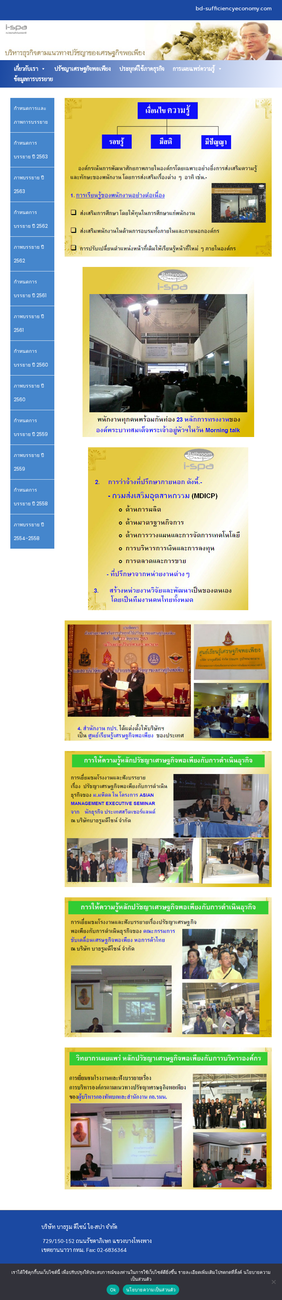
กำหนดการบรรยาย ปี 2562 (31, 219)
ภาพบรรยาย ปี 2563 (29, 184)
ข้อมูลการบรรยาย (33, 78)
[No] (273, 1281)
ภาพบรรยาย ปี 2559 (29, 462)
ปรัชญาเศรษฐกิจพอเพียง (82, 68)
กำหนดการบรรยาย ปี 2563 (31, 149)
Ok (113, 1289)
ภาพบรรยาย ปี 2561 (29, 323)
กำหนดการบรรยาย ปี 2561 (30, 288)
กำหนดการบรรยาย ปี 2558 (31, 496)
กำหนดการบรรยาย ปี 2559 (31, 427)
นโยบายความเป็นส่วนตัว (151, 1289)
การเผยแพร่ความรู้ (194, 68)
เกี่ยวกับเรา (26, 68)
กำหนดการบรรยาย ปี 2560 (31, 358)
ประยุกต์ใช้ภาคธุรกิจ (141, 68)
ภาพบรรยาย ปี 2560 (29, 392)
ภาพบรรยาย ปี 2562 (29, 254)
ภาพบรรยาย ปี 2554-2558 (29, 531)
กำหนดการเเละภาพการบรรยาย (31, 115)
